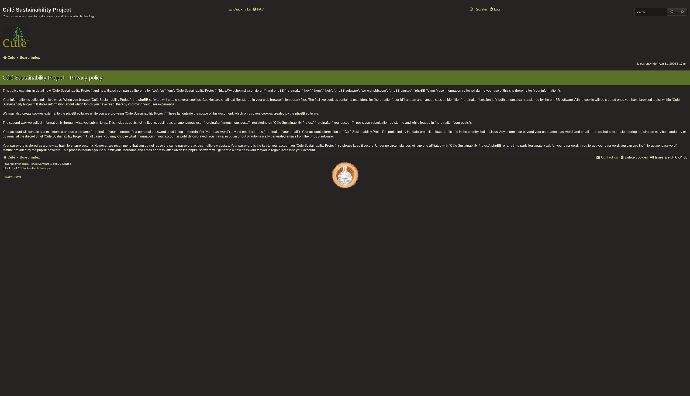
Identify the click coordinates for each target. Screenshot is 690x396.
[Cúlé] (38, 33)
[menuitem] (258, 9)
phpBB (22, 163)
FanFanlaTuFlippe (39, 168)
